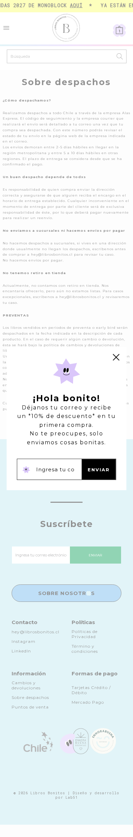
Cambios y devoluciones (26, 685)
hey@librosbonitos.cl (35, 631)
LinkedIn (21, 650)
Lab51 (71, 797)
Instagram (23, 641)
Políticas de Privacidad (85, 634)
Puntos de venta (30, 707)
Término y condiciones (85, 649)
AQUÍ (74, 5)
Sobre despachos (30, 697)
